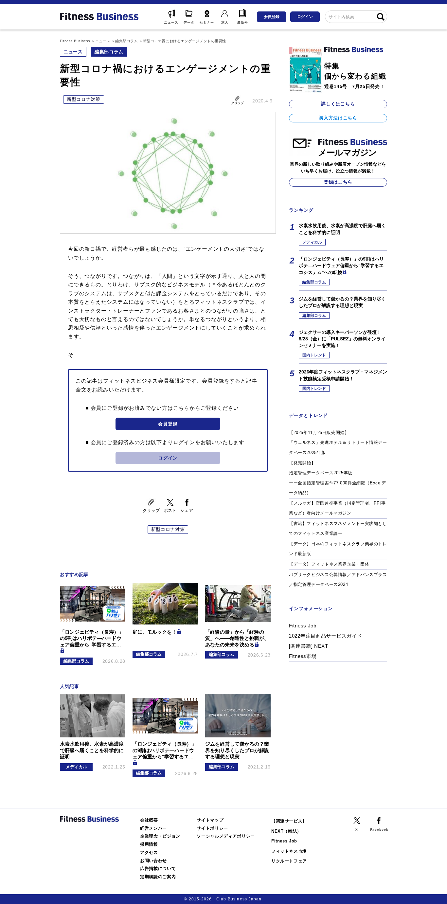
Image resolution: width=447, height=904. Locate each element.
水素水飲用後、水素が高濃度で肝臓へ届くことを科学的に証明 (342, 229)
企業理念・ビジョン (160, 836)
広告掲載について (158, 868)
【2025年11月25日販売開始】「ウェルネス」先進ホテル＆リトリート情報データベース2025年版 (338, 442)
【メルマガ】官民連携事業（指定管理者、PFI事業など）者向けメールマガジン (337, 508)
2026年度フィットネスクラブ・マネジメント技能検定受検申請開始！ (343, 375)
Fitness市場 (302, 656)
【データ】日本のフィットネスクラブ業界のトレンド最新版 (338, 548)
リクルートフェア (289, 861)
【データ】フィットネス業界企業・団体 (329, 564)
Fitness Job (302, 625)
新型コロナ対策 (83, 99)
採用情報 (149, 844)
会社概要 (149, 820)
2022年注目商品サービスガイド (325, 636)
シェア (186, 510)
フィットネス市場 (289, 851)
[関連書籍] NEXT (308, 646)
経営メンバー (153, 828)
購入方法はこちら (338, 117)
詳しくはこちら (338, 103)
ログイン (305, 16)
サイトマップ (210, 820)
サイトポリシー (212, 828)
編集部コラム (109, 51)
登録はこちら (338, 182)
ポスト (170, 510)
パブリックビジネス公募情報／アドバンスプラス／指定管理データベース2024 (338, 579)
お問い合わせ (153, 860)
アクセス (149, 852)
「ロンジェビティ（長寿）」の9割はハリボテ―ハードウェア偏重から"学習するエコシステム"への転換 (341, 265)
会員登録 (271, 16)
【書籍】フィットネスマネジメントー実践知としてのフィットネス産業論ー (338, 528)
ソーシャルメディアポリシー (226, 836)
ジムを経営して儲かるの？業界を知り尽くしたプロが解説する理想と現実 (342, 302)
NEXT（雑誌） (286, 831)
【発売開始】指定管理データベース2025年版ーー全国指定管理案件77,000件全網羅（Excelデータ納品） (337, 478)
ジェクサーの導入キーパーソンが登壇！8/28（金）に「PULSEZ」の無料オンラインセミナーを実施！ (342, 339)
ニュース (73, 51)
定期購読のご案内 (158, 876)
